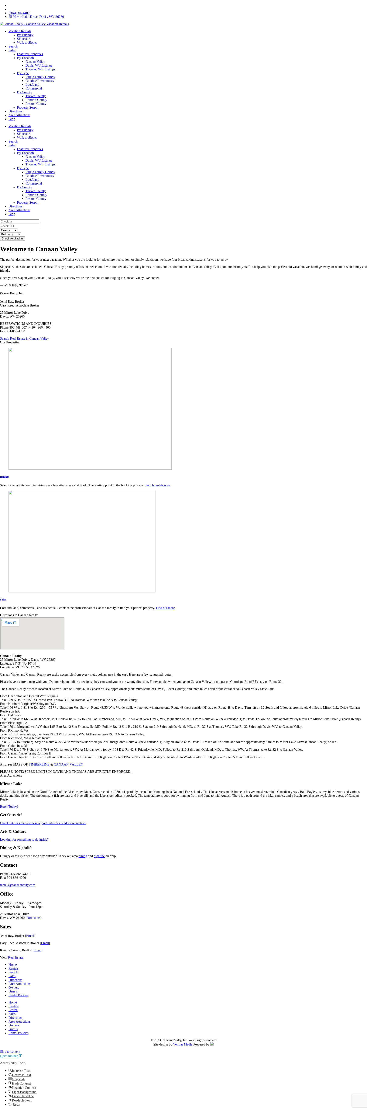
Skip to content (10, 1051)
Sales (12, 50)
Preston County (35, 103)
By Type (23, 73)
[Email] (37, 950)
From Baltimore (10, 715)
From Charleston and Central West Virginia (29, 696)
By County (24, 92)
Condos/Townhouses (39, 81)
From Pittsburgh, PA (14, 723)
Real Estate (15, 957)
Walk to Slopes (27, 42)
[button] (183, 696)
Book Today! (9, 806)
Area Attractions (19, 115)
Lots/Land (32, 84)
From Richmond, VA (14, 730)
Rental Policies (18, 995)
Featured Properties (30, 54)
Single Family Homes (40, 77)
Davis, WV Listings (38, 65)
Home (12, 964)
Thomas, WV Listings (40, 69)
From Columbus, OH (14, 745)
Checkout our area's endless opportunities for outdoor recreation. (43, 823)
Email (30, 936)
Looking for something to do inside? (24, 839)
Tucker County (35, 96)
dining (83, 856)
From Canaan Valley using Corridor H (25, 753)
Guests (13, 991)
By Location (25, 58)
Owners (13, 987)
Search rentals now (157, 485)
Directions (15, 111)
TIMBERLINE (39, 764)
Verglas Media (182, 1044)
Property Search (27, 107)
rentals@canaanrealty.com (17, 885)
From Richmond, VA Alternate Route (25, 738)
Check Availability (13, 238)
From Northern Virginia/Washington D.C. (28, 703)
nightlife (99, 856)
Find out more (165, 608)
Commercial (33, 88)
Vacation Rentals (19, 31)
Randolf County (36, 100)
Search (13, 46)
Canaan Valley (35, 61)
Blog (11, 119)
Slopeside (23, 39)
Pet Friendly (25, 35)
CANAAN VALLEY (68, 764)
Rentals (4, 476)
